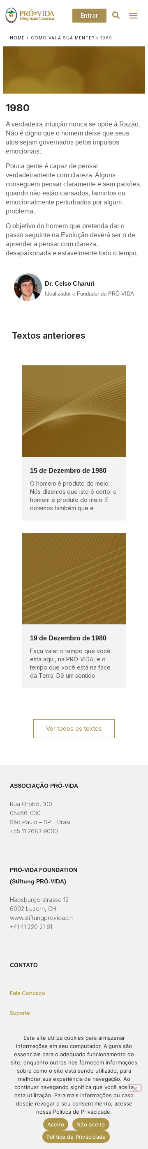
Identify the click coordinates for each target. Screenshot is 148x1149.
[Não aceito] (135, 1088)
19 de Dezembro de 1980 (68, 638)
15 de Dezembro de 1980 (68, 470)
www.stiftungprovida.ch (41, 917)
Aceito (56, 1124)
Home (17, 37)
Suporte (20, 1012)
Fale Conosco (27, 993)
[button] (116, 15)
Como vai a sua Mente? (62, 37)
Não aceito (90, 1124)
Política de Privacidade (76, 1136)
